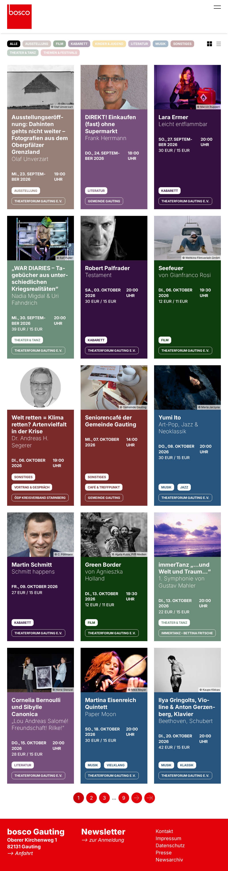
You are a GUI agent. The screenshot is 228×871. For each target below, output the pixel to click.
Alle (14, 44)
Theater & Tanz (23, 52)
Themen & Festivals (60, 52)
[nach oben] (216, 859)
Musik (160, 44)
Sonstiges (182, 44)
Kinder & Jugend (109, 44)
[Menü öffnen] (217, 7)
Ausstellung (36, 44)
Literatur (139, 44)
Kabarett (79, 44)
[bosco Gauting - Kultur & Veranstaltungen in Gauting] (19, 16)
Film (59, 44)
